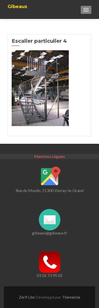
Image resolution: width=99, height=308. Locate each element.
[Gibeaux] (17, 2)
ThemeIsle (71, 297)
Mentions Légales (49, 156)
